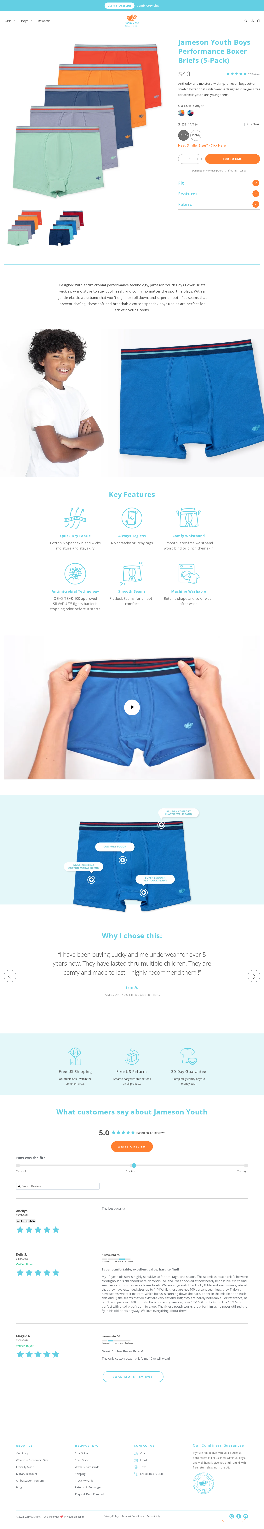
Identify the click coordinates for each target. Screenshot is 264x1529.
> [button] (133, 1376)
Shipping (80, 1474)
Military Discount (26, 1474)
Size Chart (252, 124)
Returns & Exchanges (88, 1487)
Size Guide (81, 1453)
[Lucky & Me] (132, 21)
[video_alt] (132, 707)
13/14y (196, 135)
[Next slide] (254, 976)
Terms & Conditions (133, 1516)
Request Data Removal (89, 1494)
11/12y (183, 135)
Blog (19, 1487)
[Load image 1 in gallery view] (24, 228)
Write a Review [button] (132, 1146)
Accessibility (153, 1516)
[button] (246, 21)
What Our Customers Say (32, 1460)
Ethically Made (25, 1467)
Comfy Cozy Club (133, 5)
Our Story (22, 1453)
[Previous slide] (10, 976)
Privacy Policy (111, 1516)
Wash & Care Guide (87, 1467)
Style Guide (82, 1460)
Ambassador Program (30, 1480)
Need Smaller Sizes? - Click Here (202, 145)
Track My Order (85, 1480)
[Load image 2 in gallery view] (66, 228)
